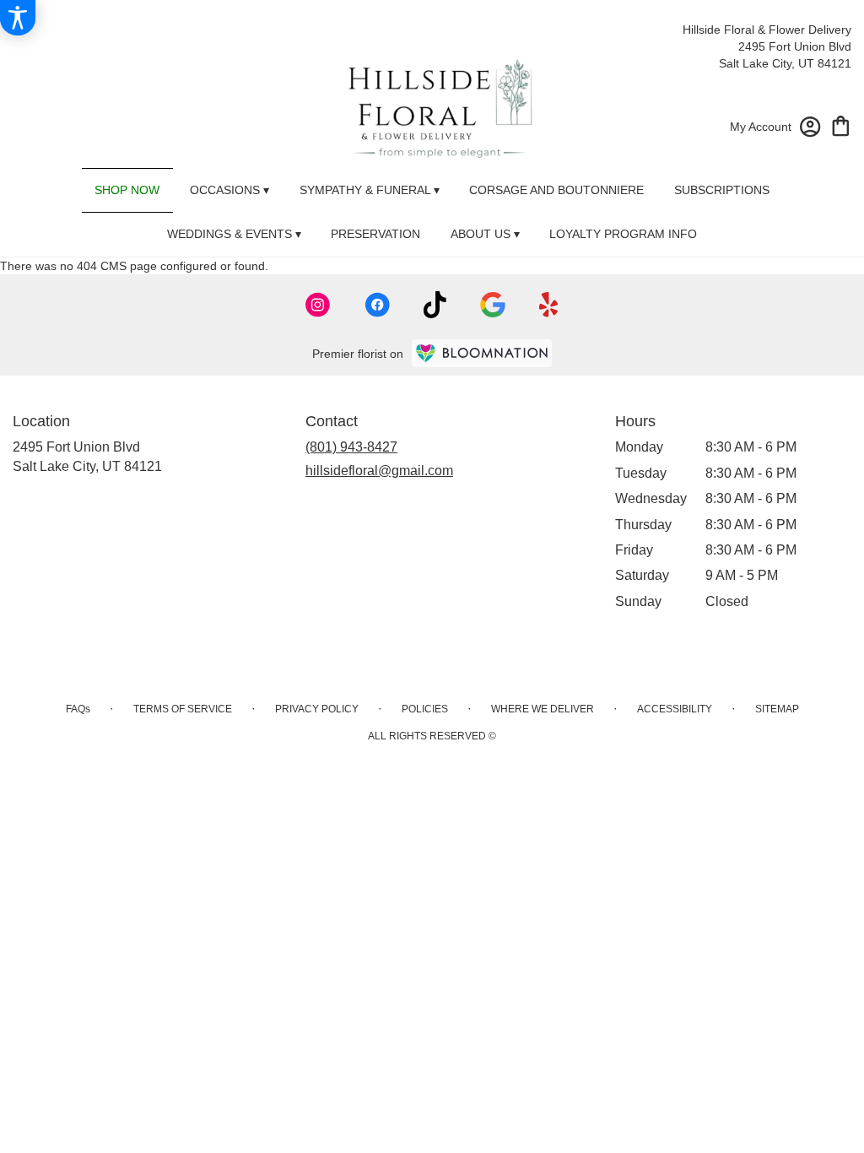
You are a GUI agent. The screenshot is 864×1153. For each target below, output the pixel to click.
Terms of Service (182, 709)
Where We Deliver (542, 709)
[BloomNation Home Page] (482, 353)
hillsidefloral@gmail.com (379, 470)
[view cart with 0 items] (840, 124)
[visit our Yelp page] (548, 304)
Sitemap (777, 709)
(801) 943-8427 (351, 447)
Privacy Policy (317, 709)
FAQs (78, 709)
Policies (425, 709)
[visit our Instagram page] (318, 304)
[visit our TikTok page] (435, 304)
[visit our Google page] (492, 304)
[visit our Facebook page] (377, 304)
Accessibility (674, 709)
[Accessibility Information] (17, 17)
